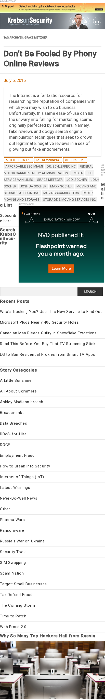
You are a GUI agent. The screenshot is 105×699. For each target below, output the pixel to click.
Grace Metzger (50, 180)
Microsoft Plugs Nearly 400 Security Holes (39, 322)
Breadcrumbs (12, 412)
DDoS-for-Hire (13, 434)
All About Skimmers (18, 391)
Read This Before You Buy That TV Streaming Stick (47, 343)
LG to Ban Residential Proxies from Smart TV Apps (47, 354)
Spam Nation (12, 573)
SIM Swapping (13, 562)
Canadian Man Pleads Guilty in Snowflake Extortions (48, 333)
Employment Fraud (17, 455)
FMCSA (77, 173)
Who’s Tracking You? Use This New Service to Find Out (51, 311)
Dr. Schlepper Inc (61, 166)
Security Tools (13, 552)
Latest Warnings (48, 160)
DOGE (5, 444)
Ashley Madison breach (21, 402)
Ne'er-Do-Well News (18, 498)
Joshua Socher (33, 186)
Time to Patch (13, 616)
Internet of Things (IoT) (22, 477)
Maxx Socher (61, 186)
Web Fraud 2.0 (75, 160)
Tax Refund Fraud (16, 594)
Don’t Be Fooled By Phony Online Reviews (50, 58)
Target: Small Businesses (23, 584)
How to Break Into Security (25, 466)
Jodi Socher (77, 180)
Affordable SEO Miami (24, 166)
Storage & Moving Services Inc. (69, 199)
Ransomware (12, 530)
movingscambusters (61, 193)
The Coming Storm (17, 605)
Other (5, 509)
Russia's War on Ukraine (22, 541)
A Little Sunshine (18, 160)
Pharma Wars (12, 519)
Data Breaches (13, 423)
